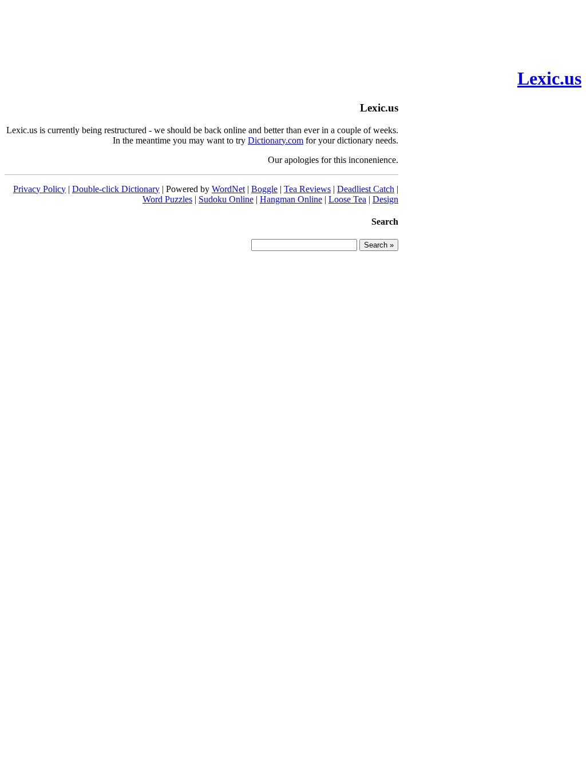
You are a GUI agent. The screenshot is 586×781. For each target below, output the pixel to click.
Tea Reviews (307, 189)
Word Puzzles (167, 199)
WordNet (228, 189)
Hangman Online (291, 199)
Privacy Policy (39, 189)
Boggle (264, 189)
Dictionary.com (275, 140)
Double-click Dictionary (116, 189)
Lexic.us (549, 78)
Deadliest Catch (365, 189)
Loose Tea (347, 199)
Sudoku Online (226, 199)
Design (385, 199)
